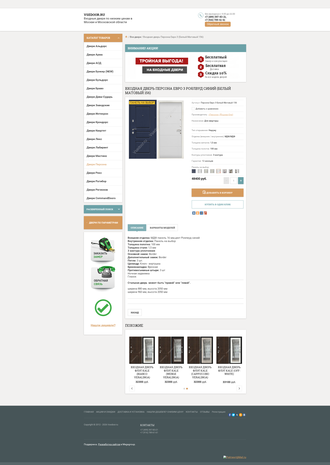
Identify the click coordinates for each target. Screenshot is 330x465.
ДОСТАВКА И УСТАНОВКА (131, 412)
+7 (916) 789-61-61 (215, 20)
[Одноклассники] (197, 213)
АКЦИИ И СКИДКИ (105, 412)
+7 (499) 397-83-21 (149, 430)
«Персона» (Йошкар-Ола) (220, 114)
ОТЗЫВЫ (205, 412)
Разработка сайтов (109, 444)
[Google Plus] (205, 213)
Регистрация (218, 412)
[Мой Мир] (201, 213)
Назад (135, 312)
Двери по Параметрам (103, 222)
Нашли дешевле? (103, 325)
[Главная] (126, 37)
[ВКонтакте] (193, 213)
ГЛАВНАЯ (89, 412)
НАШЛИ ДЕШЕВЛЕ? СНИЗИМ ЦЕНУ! (165, 412)
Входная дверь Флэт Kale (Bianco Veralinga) (142, 372)
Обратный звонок (218, 24)
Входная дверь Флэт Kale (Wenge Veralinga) (171, 372)
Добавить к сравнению (206, 109)
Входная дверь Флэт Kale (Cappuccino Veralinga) (200, 372)
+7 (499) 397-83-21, (215, 16)
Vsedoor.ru (94, 14)
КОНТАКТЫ (192, 412)
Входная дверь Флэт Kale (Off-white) (229, 370)
